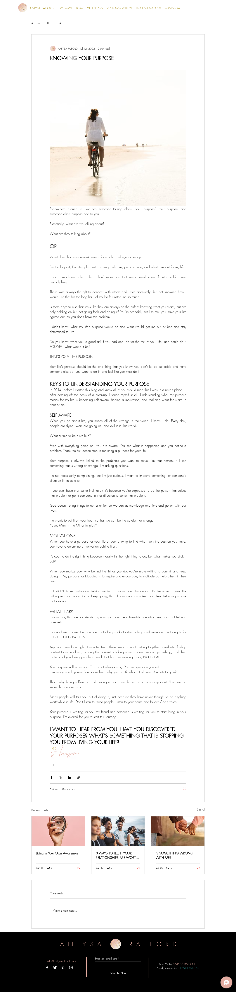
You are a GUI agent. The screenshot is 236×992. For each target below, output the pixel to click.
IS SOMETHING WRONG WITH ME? (174, 855)
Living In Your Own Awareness (57, 853)
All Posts (35, 23)
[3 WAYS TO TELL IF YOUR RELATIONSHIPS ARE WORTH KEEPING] (118, 831)
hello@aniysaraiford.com (61, 961)
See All (201, 809)
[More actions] (184, 48)
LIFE (49, 23)
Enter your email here (106, 958)
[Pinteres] (63, 967)
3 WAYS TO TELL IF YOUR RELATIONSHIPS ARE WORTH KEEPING (117, 855)
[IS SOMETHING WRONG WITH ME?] (177, 831)
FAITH (61, 23)
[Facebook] (47, 967)
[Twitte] (55, 967)
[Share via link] (78, 777)
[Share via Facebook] (51, 777)
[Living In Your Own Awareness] (58, 831)
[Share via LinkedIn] (69, 777)
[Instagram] (71, 967)
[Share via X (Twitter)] (60, 777)
